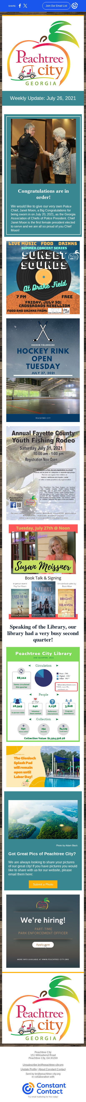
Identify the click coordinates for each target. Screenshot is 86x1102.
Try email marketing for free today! (43, 1097)
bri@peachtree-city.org (48, 1073)
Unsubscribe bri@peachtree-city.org (43, 1064)
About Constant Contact (52, 1069)
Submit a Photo (43, 884)
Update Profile (29, 1069)
